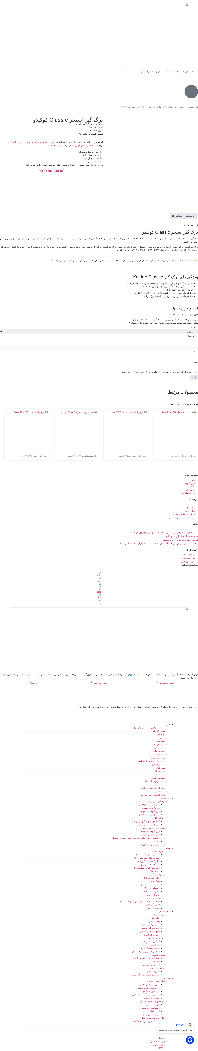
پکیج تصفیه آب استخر (150, 931)
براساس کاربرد (158, 818)
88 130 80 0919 (51, 171)
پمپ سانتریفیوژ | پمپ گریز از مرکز (149, 727)
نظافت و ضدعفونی (156, 968)
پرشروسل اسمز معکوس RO (146, 868)
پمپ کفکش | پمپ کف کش (152, 794)
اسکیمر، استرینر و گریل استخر (146, 951)
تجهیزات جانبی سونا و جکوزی (146, 958)
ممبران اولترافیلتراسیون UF (147, 857)
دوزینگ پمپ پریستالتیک (149, 814)
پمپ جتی (155, 961)
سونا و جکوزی (158, 954)
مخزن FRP (155, 871)
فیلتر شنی (155, 918)
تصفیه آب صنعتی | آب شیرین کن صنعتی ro (140, 901)
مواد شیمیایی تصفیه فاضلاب (152, 1018)
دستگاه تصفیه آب (157, 898)
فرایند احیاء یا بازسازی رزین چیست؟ (179, 539)
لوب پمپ (161, 734)
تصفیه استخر (164, 911)
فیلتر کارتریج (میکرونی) (149, 861)
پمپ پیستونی (159, 791)
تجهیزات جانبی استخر (155, 107)
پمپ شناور (160, 767)
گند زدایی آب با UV (151, 891)
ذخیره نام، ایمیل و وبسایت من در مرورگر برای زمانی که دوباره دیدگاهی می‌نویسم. (158, 372)
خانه (196, 107)
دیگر (125, 71)
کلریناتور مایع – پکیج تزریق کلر (146, 821)
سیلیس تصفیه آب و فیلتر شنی (146, 994)
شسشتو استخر (88, 145)
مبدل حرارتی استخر (151, 924)
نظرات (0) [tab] (177, 216)
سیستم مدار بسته (152, 998)
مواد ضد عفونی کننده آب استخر (145, 974)
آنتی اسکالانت (153, 1011)
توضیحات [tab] (190, 216)
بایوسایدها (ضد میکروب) (149, 1008)
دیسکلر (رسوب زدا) (151, 1014)
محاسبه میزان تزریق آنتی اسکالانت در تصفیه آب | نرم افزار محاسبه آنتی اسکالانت (156, 543)
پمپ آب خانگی (158, 751)
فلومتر (157, 841)
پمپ (195, 71)
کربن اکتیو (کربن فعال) (149, 984)
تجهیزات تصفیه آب (156, 851)
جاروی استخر (153, 971)
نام (196, 352)
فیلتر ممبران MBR (151, 878)
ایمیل (195, 362)
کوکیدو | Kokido (56, 145)
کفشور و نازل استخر (150, 941)
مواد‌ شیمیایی (164, 978)
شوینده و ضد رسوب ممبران (152, 1001)
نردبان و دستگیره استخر (149, 948)
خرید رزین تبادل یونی (150, 991)
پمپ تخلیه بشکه (157, 757)
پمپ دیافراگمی (158, 730)
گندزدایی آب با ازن (151, 894)
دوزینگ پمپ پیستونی (150, 808)
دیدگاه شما (192, 336)
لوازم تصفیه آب (158, 874)
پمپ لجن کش (158, 778)
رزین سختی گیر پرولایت (149, 988)
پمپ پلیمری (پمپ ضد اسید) (152, 788)
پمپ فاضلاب (159, 774)
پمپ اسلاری (159, 754)
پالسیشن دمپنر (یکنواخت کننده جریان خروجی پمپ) (136, 838)
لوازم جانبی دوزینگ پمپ (154, 828)
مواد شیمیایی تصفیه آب (154, 981)
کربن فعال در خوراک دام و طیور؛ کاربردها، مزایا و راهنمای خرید (166, 532)
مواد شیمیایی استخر (151, 928)
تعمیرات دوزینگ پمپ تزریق (152, 844)
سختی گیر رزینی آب (150, 908)
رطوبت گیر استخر (151, 934)
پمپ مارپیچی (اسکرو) (155, 781)
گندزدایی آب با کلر (151, 888)
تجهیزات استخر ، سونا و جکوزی (179, 107)
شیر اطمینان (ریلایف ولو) (148, 834)
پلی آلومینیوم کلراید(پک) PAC (146, 1021)
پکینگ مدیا (155, 881)
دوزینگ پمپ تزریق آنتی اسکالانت (145, 824)
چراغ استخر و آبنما (151, 944)
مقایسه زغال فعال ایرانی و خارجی (180, 536)
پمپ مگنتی (160, 784)
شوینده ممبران (153, 1004)
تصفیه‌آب (169, 71)
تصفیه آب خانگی (152, 904)
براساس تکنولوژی (157, 801)
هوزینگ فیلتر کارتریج (150, 864)
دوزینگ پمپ (183, 71)
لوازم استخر (74, 145)
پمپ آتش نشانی (158, 744)
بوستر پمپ (160, 737)
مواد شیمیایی (138, 71)
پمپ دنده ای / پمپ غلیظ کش (151, 761)
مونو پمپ (161, 741)
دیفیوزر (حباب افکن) (150, 884)
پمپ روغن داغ (158, 764)
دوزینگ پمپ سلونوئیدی (149, 811)
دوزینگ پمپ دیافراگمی (149, 804)
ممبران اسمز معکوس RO (148, 854)
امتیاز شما (193, 327)
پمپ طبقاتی (159, 771)
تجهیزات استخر (154, 71)
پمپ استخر (160, 747)
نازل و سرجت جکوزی (150, 964)
